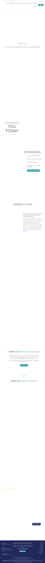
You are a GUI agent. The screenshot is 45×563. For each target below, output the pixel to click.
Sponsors (41, 546)
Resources (41, 549)
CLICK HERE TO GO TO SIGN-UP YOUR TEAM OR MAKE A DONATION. (32, 229)
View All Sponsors (24, 375)
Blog (42, 550)
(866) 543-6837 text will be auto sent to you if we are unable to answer (7, 550)
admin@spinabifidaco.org (12, 0)
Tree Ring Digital (26, 558)
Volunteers (41, 548)
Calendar (41, 545)
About (42, 544)
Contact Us (41, 553)
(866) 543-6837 (5, 0)
